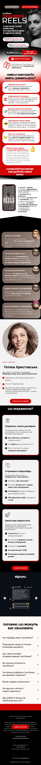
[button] (20, 59)
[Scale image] (20, 598)
